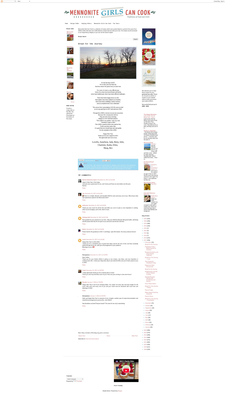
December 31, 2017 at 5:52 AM (93, 193)
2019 (145, 235)
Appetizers (70, 46)
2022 (145, 228)
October (147, 305)
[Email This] (103, 161)
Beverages (70, 57)
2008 (145, 349)
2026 (145, 218)
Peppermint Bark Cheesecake (149, 265)
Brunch (69, 92)
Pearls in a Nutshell (149, 130)
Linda (84, 270)
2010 (145, 344)
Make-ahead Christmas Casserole (151, 293)
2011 (145, 342)
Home (66, 23)
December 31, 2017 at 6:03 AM (97, 205)
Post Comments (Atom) (92, 338)
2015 (145, 332)
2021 (145, 230)
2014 (145, 335)
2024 (145, 223)
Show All (72, 101)
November (148, 303)
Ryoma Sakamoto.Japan (89, 179)
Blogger (120, 391)
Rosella (84, 282)
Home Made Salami (150, 283)
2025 (145, 221)
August (147, 310)
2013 (145, 337)
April (146, 320)
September (148, 308)
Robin (84, 229)
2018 (145, 237)
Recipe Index (74, 23)
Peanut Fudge (149, 290)
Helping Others (86, 23)
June (146, 315)
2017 (145, 240)
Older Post (135, 335)
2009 (145, 347)
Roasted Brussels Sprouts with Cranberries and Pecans (150, 279)
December (148, 242)
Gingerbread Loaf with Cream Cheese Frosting (151, 273)
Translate (79, 381)
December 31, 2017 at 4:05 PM (95, 270)
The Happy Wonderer (150, 114)
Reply (84, 188)
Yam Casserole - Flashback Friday (150, 262)
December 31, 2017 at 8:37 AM (99, 217)
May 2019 (153, 184)
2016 (145, 330)
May (146, 317)
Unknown (85, 205)
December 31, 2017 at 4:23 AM (106, 179)
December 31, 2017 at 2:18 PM (99, 255)
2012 (145, 339)
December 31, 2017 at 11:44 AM (95, 239)
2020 (145, 233)
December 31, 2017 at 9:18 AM (95, 229)
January (147, 327)
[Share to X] (106, 161)
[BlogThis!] (104, 161)
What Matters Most (149, 182)
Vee (83, 193)
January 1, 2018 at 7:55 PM (95, 282)
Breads (69, 81)
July (146, 312)
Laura (84, 239)
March (147, 322)
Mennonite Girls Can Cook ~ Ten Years (106, 23)
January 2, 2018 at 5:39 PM (98, 296)
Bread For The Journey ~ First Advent (151, 299)
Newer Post (82, 335)
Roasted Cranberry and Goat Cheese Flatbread (151, 253)
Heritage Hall (86, 217)
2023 (145, 226)
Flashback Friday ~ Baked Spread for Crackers (150, 248)
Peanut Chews (149, 296)
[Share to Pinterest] (109, 161)
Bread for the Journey (151, 269)
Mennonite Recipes (70, 32)
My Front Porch (148, 142)
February (153, 144)
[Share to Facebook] (108, 161)
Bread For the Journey (151, 244)
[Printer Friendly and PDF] (81, 160)
